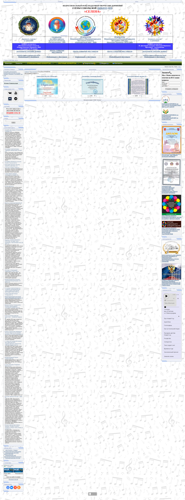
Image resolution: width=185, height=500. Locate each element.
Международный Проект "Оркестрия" (11, 358)
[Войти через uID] (8, 487)
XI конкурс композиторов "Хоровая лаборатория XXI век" (13, 149)
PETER (48, 88)
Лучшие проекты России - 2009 (13, 396)
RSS (179, 66)
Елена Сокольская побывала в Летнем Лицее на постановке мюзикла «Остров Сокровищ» (13, 333)
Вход (136, 1)
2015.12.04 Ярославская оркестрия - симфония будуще (13, 316)
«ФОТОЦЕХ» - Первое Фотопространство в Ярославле (12, 451)
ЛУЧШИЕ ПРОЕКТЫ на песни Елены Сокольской (13, 162)
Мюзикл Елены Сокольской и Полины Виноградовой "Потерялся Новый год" (13, 306)
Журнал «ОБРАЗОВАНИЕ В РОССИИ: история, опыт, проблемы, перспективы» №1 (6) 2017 (14, 241)
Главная (60, 1)
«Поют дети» (8, 186)
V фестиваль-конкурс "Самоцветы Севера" (11, 174)
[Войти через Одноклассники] (18, 487)
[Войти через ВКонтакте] (11, 487)
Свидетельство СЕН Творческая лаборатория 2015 (53, 76)
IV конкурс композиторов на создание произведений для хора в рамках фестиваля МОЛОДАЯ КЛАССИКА (12, 290)
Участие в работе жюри (11, 167)
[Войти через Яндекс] (15, 487)
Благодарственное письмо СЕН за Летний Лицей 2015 (144, 76)
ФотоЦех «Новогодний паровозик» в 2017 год (11, 270)
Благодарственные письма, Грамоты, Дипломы (12, 165)
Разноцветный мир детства (12, 458)
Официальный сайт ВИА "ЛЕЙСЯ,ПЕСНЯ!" (11, 453)
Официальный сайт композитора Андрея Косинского (12, 456)
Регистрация (98, 1)
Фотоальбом (33, 71)
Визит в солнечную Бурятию (12, 203)
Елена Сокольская (11, 83)
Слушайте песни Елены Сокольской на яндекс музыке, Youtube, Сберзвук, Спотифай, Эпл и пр (13, 73)
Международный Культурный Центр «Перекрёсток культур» (13, 297)
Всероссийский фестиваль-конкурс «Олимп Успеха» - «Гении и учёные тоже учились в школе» (14, 427)
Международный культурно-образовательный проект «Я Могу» (12, 281)
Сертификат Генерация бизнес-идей (93, 76)
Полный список (13, 479)
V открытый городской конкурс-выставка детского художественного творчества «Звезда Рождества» (13, 343)
